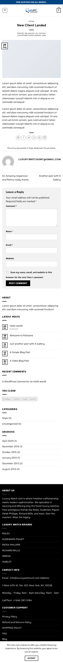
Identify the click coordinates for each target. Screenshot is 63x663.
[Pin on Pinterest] (39, 137)
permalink (51, 148)
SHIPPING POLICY (12, 628)
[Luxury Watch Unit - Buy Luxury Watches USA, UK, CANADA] (31, 10)
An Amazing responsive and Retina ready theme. (15, 178)
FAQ (4, 633)
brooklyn (7, 398)
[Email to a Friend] (34, 137)
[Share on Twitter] (28, 137)
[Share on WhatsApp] (18, 137)
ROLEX (6, 533)
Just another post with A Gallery (27, 343)
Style (31, 21)
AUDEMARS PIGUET (13, 539)
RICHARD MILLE (11, 550)
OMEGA (6, 556)
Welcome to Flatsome (21, 335)
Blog (4, 639)
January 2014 (9, 458)
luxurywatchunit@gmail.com (31, 35)
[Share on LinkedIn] (44, 137)
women (33, 398)
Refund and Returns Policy (16, 622)
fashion (17, 398)
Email (9, 245)
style (25, 398)
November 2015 (10, 446)
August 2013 (9, 469)
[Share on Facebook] (23, 137)
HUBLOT (6, 562)
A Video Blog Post (19, 360)
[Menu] (4, 10)
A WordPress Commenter (15, 381)
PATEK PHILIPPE (11, 545)
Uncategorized (10, 424)
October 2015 (9, 452)
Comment (11, 206)
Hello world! (16, 325)
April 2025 (8, 441)
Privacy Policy (9, 616)
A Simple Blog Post (20, 352)
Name (9, 231)
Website (10, 258)
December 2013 (10, 463)
